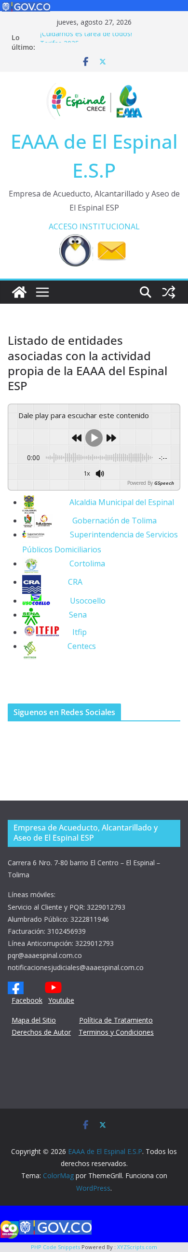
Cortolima (72, 563)
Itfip (79, 632)
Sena (78, 614)
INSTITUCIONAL (110, 226)
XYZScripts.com (137, 1247)
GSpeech (164, 482)
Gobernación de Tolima (114, 520)
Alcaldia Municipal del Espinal (105, 502)
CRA (61, 582)
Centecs (81, 646)
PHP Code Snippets (55, 1247)
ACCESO (63, 226)
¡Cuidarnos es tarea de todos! (86, 36)
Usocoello (78, 600)
